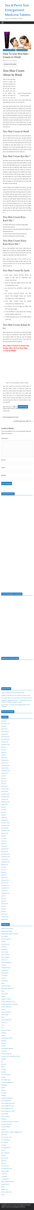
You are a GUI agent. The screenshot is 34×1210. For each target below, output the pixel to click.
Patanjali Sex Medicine (7, 1098)
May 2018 (3, 872)
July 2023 (3, 747)
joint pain (3, 1064)
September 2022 (5, 770)
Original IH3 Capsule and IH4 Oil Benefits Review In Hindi (15, 695)
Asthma (3, 941)
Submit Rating (23, 407)
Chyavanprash (4, 970)
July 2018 (3, 867)
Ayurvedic (3, 947)
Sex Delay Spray (5, 1140)
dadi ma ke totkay (5, 986)
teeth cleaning (4, 1166)
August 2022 (4, 773)
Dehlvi (2, 991)
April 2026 (3, 721)
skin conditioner (5, 1153)
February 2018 (5, 880)
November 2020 (5, 825)
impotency (4, 1051)
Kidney (3, 1066)
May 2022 (3, 781)
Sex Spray (3, 1145)
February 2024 (5, 731)
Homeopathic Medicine (7, 1048)
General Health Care (6, 1020)
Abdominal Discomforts (7, 928)
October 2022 (4, 768)
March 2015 (4, 914)
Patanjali (3, 1095)
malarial (3, 1077)
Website (3, 475)
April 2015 (3, 911)
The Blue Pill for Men (6, 1168)
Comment (4, 438)
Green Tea (4, 1022)
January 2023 (4, 763)
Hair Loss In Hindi (5, 1030)
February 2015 (5, 916)
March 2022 (4, 786)
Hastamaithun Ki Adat (6, 1038)
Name (3, 460)
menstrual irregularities (7, 1082)
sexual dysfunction (6, 1147)
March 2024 (4, 729)
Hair (2, 1027)
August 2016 (4, 903)
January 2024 (4, 734)
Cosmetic (3, 978)
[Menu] (2, 23)
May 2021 (3, 812)
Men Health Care (5, 1080)
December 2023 (5, 736)
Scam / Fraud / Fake (6, 1137)
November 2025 (5, 723)
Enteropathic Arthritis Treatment (9, 1004)
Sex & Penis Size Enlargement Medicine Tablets (17, 10)
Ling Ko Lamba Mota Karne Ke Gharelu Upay (12, 692)
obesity (3, 1087)
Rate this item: (7, 407)
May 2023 (3, 752)
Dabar (2, 983)
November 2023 (5, 739)
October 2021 (4, 799)
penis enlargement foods (7, 1106)
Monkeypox (4, 1085)
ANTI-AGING (4, 936)
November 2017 (5, 888)
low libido (3, 1072)
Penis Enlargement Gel (22, 50)
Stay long (3, 1160)
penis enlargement (6, 1100)
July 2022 (3, 776)
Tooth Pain (4, 1173)
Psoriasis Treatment (6, 1124)
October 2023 (4, 742)
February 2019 (5, 849)
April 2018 (3, 875)
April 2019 (3, 843)
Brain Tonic (4, 960)
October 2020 (4, 828)
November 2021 (5, 796)
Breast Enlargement (6, 962)
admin (15, 60)
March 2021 (4, 817)
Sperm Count (4, 1158)
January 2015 (4, 919)
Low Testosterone (6, 1074)
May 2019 (3, 841)
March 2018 (4, 877)
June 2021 (3, 809)
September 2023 (5, 744)
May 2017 (3, 898)
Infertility (3, 1059)
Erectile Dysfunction (6, 1007)
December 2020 (5, 823)
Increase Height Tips (6, 1053)
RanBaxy (3, 1129)
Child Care (3, 965)
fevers (2, 1017)
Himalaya (3, 1040)
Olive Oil (3, 1090)
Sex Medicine (4, 1142)
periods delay (4, 1113)
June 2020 (3, 838)
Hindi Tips (3, 1043)
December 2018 (5, 854)
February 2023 (5, 760)
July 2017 (3, 896)
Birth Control (4, 952)
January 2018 (4, 882)
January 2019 (4, 851)
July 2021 (3, 807)
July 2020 (3, 836)
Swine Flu (3, 1163)
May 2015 (3, 909)
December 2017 (5, 885)
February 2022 (5, 789)
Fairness (3, 1009)
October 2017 (4, 890)
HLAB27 (3, 1046)
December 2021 (5, 794)
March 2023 (4, 757)
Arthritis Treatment (6, 939)
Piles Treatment (5, 1116)
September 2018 (5, 862)
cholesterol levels (5, 967)
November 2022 (5, 765)
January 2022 (4, 791)
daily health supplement (7, 988)
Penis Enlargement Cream (9, 50)
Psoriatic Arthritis (5, 1126)
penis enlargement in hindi (8, 1111)
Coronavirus (4, 975)
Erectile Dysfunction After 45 (22, 421)
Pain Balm (3, 1093)
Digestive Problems (6, 999)
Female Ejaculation (6, 1012)
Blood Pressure (5, 954)
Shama (3, 1150)
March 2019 (4, 846)
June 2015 (3, 906)
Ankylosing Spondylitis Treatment (9, 933)
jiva (2, 1061)
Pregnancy (4, 1119)
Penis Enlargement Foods (10, 417)
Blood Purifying (5, 957)
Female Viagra (5, 1014)
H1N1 (2, 1025)
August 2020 (4, 833)
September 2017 (5, 893)
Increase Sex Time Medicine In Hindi (10, 1056)
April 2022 (3, 783)
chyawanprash (5, 973)
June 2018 (3, 869)
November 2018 (5, 856)
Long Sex (3, 1069)
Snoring (3, 1155)
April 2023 (3, 755)
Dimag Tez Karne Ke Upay (8, 1001)
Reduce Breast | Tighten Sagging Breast (11, 1132)
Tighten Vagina (5, 1171)
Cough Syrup (4, 980)
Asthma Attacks (5, 944)
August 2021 (4, 804)
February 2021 (5, 820)
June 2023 (3, 749)
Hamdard (3, 1033)
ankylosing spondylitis (6, 931)
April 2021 (3, 815)
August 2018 (4, 864)
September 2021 (5, 802)
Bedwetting (4, 949)
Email (3, 467)
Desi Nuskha (4, 993)
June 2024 (3, 726)
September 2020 (5, 830)
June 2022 (3, 778)
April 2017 (3, 901)
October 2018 (4, 859)
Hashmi (3, 1035)
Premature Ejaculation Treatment (9, 1121)
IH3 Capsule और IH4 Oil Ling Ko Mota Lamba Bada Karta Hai (16, 698)
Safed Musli (4, 1134)
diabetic (3, 996)
